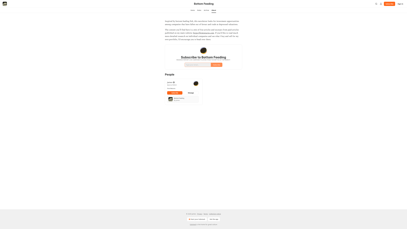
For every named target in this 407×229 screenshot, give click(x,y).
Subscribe (389, 4)
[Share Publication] (381, 4)
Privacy (199, 214)
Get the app (214, 219)
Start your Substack (198, 219)
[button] (192, 10)
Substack (193, 224)
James (169, 82)
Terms (206, 214)
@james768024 (172, 85)
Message (191, 93)
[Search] (376, 4)
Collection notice (215, 214)
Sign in (400, 4)
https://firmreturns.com (203, 33)
